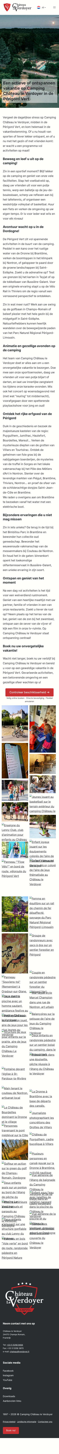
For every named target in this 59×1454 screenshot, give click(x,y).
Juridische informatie (26, 1421)
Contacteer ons (45, 1421)
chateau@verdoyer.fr (19, 1351)
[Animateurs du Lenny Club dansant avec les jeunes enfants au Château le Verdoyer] (15, 790)
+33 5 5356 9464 (15, 1345)
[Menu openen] (54, 7)
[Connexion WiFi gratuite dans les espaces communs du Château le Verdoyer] (43, 764)
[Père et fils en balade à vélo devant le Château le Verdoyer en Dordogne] (15, 723)
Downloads (9, 1396)
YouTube (7, 1380)
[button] (42, 7)
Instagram (8, 1375)
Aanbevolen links (12, 1400)
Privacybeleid (9, 1421)
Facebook (8, 1370)
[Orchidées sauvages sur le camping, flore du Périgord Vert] (15, 914)
